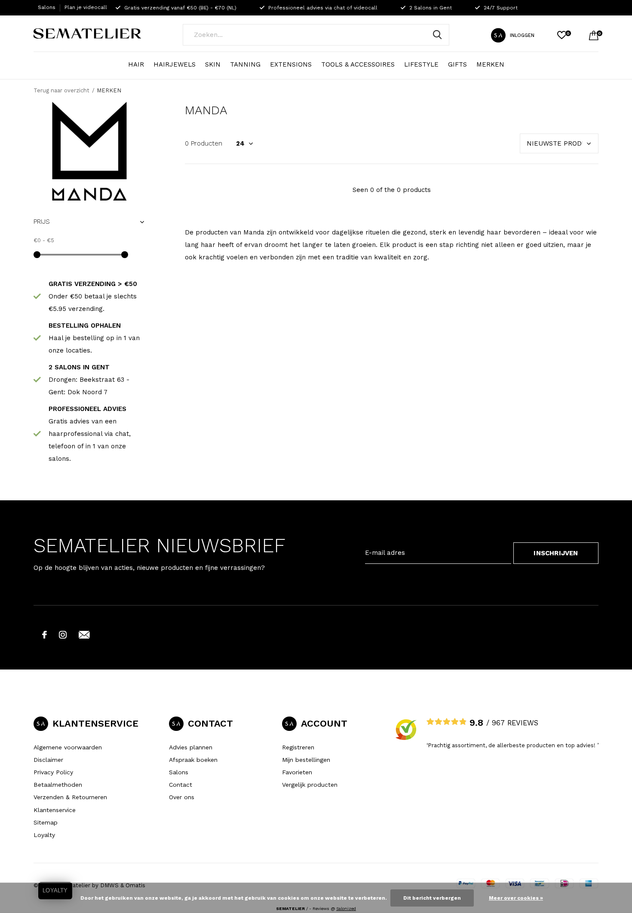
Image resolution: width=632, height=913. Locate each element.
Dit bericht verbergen (432, 898)
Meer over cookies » (516, 898)
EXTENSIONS (291, 64)
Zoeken (437, 35)
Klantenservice (55, 809)
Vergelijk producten (309, 784)
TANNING (245, 64)
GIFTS (457, 64)
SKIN (213, 64)
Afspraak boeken (193, 759)
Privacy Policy (53, 772)
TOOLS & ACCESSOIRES (358, 64)
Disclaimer (48, 759)
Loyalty (44, 834)
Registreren (298, 747)
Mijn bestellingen (306, 759)
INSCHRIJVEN (556, 553)
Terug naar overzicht (61, 90)
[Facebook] (44, 634)
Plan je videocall (85, 7)
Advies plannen (190, 747)
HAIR (136, 64)
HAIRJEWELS (174, 64)
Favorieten (297, 772)
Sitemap (46, 822)
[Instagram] (63, 634)
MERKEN (490, 64)
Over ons (181, 797)
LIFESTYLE (421, 64)
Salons (46, 7)
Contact (180, 784)
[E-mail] (84, 634)
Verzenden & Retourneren (70, 797)
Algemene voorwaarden (68, 747)
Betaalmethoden (58, 784)
